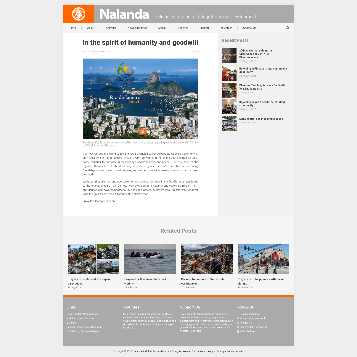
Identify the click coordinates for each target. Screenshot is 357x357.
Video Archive (247, 331)
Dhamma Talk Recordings (253, 327)
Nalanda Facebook (249, 314)
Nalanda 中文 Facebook (252, 318)
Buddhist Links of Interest (80, 318)
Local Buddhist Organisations (82, 314)
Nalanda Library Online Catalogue (84, 327)
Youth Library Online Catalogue (83, 331)
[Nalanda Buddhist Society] (124, 14)
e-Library (71, 322)
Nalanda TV (245, 322)
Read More (129, 327)
